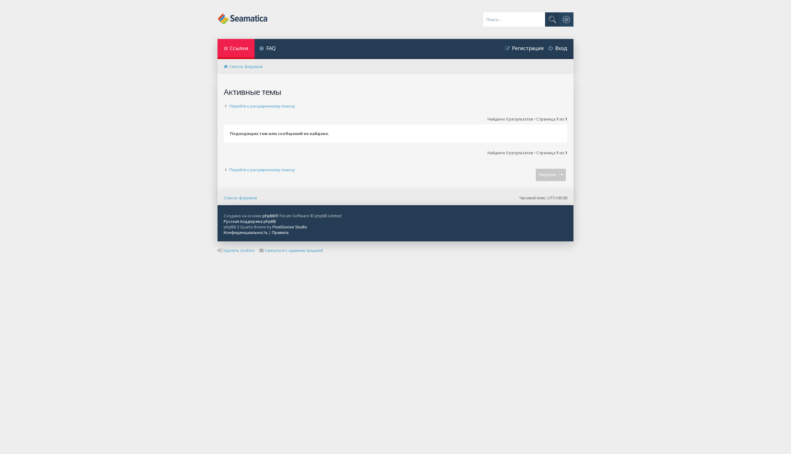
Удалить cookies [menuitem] (239, 250)
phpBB (269, 216)
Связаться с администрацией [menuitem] (294, 250)
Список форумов (240, 198)
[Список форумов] (243, 19)
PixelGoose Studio (290, 227)
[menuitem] (267, 49)
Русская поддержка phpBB (250, 221)
